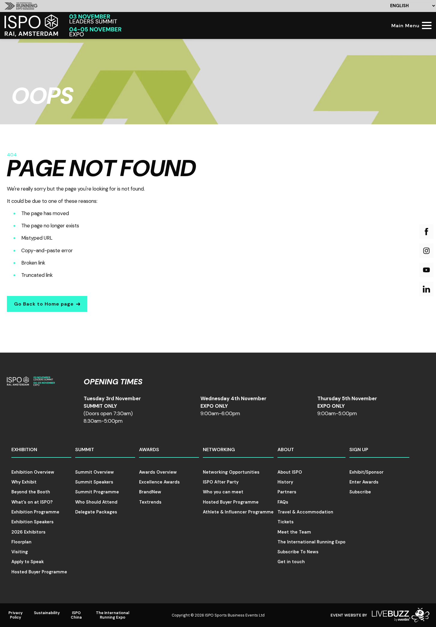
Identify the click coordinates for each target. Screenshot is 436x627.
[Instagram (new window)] (426, 251)
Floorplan (21, 542)
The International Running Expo (311, 542)
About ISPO (289, 472)
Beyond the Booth (30, 492)
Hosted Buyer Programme (39, 572)
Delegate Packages (96, 512)
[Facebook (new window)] (426, 231)
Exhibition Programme (35, 512)
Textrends (150, 502)
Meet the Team (294, 532)
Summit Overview (94, 472)
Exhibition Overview (32, 472)
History (285, 482)
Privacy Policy (15, 615)
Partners (286, 492)
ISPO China (76, 615)
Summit (84, 449)
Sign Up (358, 449)
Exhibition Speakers (32, 522)
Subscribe (360, 492)
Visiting (19, 552)
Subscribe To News (298, 552)
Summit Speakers (94, 482)
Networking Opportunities (231, 472)
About (285, 449)
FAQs (282, 502)
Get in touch (291, 561)
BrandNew (150, 492)
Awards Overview (158, 472)
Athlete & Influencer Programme (238, 512)
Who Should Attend (96, 502)
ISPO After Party (221, 482)
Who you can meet (223, 492)
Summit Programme (97, 492)
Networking (219, 449)
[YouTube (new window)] (426, 270)
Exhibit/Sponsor (366, 472)
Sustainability (47, 612)
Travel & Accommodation (305, 512)
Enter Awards (363, 482)
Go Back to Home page (44, 304)
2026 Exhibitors (28, 532)
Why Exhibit (24, 482)
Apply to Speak (27, 561)
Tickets (285, 522)
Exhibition (24, 449)
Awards (149, 449)
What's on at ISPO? (32, 502)
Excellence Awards (159, 482)
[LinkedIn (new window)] (426, 289)
